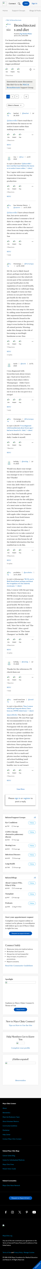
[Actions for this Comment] (32, 134)
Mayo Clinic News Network (11, 1185)
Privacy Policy (18, 1252)
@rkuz (21, 157)
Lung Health (10, 863)
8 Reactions (10, 556)
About (5, 1108)
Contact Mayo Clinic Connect (12, 1139)
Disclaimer (6, 1130)
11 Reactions (11, 347)
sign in (17, 798)
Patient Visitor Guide (9, 1169)
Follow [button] (32, 823)
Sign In (34, 3)
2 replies (9, 355)
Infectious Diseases (12, 854)
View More (20, 789)
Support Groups (18, 10)
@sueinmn (16, 207)
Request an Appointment (20, 1198)
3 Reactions (9, 75)
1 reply (9, 148)
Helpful (13, 71)
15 (26, 96)
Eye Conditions (11, 822)
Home (5, 10)
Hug (18, 71)
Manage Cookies (29, 1252)
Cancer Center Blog (9, 1155)
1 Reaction (10, 448)
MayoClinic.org (7, 1236)
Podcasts (8, 903)
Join (26, 3)
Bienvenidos (20, 1080)
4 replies (9, 653)
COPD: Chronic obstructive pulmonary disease (14, 834)
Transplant (9, 894)
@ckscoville (12, 120)
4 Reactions (10, 645)
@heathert (25, 113)
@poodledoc (28, 572)
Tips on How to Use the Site (20, 1025)
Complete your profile (20, 1048)
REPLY (9, 145)
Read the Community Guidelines (19, 965)
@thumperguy (29, 264)
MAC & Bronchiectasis (13, 20)
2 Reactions (10, 140)
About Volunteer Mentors (11, 1121)
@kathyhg (25, 461)
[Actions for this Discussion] (34, 69)
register (26, 798)
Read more (20, 1009)
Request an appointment (20, 933)
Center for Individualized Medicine (13, 1160)
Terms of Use (7, 1252)
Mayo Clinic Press (8, 1164)
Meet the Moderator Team (11, 1117)
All (35, 817)
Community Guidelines (10, 1126)
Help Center (6, 1134)
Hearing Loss (10, 845)
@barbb (23, 364)
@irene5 (31, 699)
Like (7, 71)
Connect (12, 3)
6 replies (9, 563)
